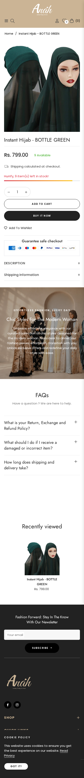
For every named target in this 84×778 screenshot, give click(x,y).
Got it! (16, 766)
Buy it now (42, 215)
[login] (55, 21)
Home (9, 34)
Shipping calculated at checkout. (36, 166)
